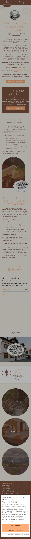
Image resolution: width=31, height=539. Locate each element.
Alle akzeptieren (15, 525)
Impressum (26, 534)
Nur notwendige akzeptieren (15, 530)
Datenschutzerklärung (18, 534)
